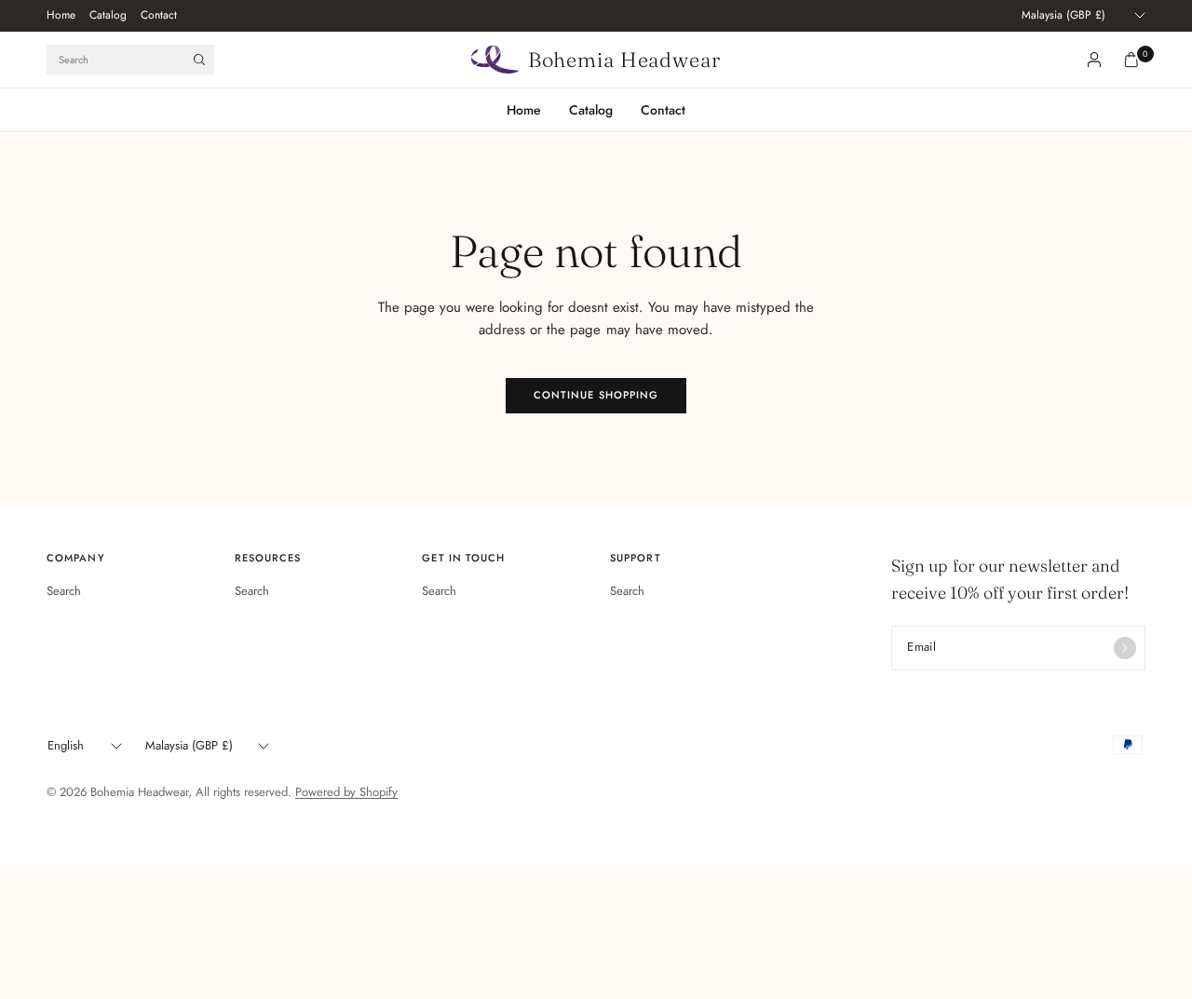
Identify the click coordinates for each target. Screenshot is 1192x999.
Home (61, 15)
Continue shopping (596, 394)
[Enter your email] (1125, 648)
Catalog (108, 15)
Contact (159, 15)
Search (64, 591)
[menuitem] (61, 16)
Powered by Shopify (346, 792)
